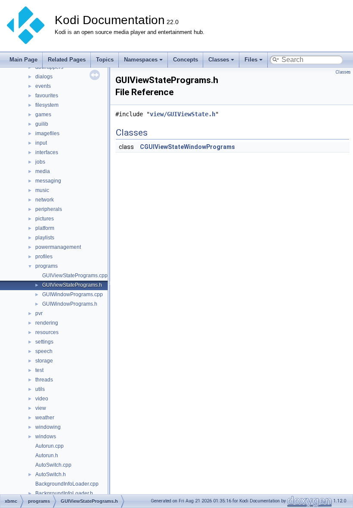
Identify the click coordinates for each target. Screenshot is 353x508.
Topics (105, 59)
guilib (41, 124)
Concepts (185, 59)
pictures (44, 219)
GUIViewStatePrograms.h (72, 285)
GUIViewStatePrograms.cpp (75, 276)
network (44, 200)
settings (44, 342)
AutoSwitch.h (50, 474)
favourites (46, 96)
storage (44, 361)
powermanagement (58, 247)
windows (45, 437)
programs (46, 266)
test (39, 370)
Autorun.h (46, 455)
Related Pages (67, 59)
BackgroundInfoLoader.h (64, 493)
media (42, 171)
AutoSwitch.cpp (53, 465)
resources (47, 332)
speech (44, 351)
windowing (48, 427)
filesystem (47, 105)
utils (40, 389)
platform (44, 228)
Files (251, 59)
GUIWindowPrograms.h (69, 304)
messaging (48, 181)
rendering (46, 323)
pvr (39, 313)
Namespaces (141, 59)
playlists (44, 238)
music (42, 190)
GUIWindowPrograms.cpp (72, 294)
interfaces (46, 152)
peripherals (48, 209)
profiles (44, 257)
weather (44, 418)
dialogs (44, 77)
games (43, 115)
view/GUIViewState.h (182, 114)
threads (44, 380)
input (41, 143)
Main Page (23, 59)
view (40, 408)
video (41, 399)
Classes (218, 59)
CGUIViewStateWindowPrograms (187, 146)
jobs (40, 162)
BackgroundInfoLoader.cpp (67, 484)
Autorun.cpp (49, 446)
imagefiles (47, 133)
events (43, 86)
